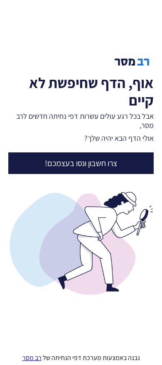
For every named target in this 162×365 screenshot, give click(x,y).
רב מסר (32, 357)
